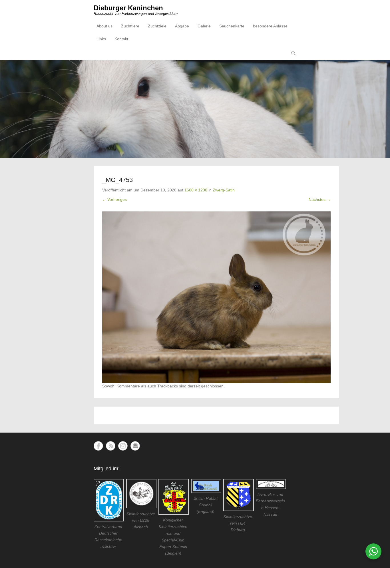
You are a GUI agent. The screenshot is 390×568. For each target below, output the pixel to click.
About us (104, 26)
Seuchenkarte (231, 26)
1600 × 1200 (195, 190)
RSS (110, 446)
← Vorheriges (114, 199)
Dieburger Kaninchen (128, 8)
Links (101, 39)
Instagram (123, 446)
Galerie (204, 26)
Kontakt (121, 39)
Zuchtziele (157, 26)
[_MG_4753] (216, 297)
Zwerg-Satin (224, 190)
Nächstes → (320, 199)
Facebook (98, 446)
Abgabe (182, 26)
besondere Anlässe (270, 26)
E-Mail (135, 446)
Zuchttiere (130, 26)
